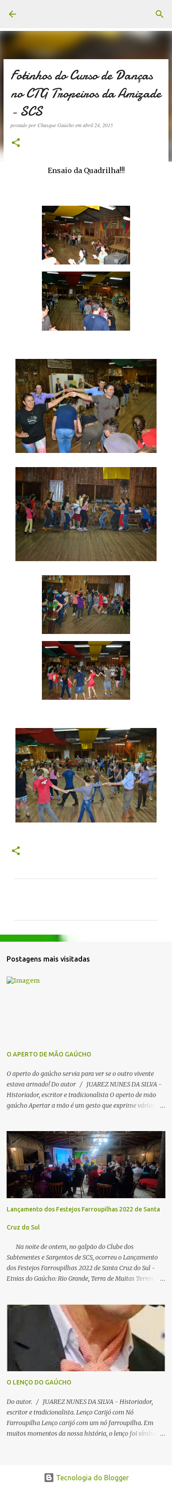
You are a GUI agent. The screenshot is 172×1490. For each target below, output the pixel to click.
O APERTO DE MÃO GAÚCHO (49, 1054)
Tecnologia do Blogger (91, 1478)
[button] (16, 143)
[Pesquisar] (159, 14)
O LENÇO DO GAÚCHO (39, 1382)
